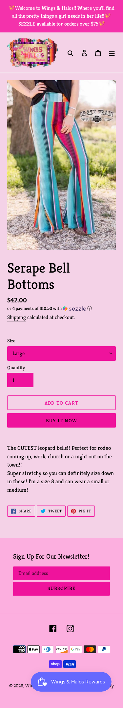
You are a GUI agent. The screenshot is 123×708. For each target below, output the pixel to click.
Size (11, 340)
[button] (49, 308)
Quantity (16, 367)
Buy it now (61, 420)
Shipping (16, 317)
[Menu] (112, 52)
